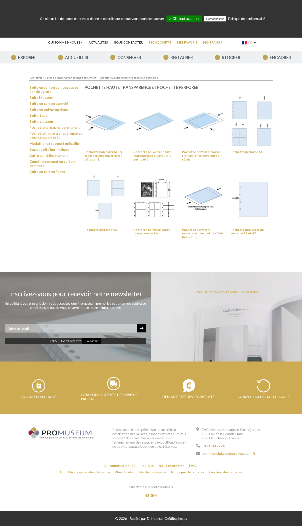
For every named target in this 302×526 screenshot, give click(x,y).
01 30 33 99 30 (214, 446)
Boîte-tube (38, 115)
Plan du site (124, 472)
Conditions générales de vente (85, 472)
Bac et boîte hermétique (49, 149)
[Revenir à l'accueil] (61, 433)
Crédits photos (175, 518)
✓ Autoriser (91, 340)
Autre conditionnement (48, 155)
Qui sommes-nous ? (119, 465)
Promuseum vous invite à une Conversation (226, 292)
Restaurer (181, 57)
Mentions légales (152, 472)
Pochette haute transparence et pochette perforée (128, 77)
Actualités (98, 42)
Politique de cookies (187, 472)
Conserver (129, 57)
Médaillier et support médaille (54, 143)
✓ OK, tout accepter (184, 19)
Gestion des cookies (225, 472)
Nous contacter (128, 42)
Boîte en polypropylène (48, 109)
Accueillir (76, 57)
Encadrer (280, 57)
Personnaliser (215, 19)
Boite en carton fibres (47, 171)
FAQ (192, 465)
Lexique (147, 465)
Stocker (231, 57)
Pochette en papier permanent (54, 127)
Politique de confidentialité (246, 19)
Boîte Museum (41, 97)
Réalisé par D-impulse (146, 518)
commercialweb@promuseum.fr (229, 453)
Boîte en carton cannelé (48, 103)
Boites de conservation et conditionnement (71, 77)
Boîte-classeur (41, 121)
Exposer (27, 57)
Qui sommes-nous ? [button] (64, 42)
